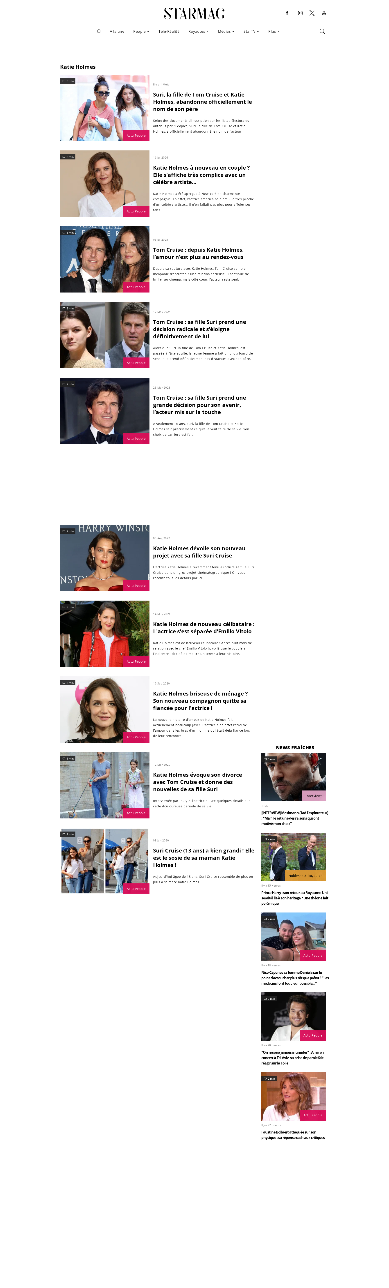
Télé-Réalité (168, 31)
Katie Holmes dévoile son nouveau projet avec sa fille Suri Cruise (199, 551)
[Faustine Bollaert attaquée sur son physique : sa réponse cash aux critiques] (293, 1096)
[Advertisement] (194, 48)
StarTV (250, 31)
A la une (117, 31)
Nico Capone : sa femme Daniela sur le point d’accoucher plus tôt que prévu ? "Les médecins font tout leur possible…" (295, 978)
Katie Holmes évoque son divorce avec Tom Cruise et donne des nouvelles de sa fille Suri (197, 782)
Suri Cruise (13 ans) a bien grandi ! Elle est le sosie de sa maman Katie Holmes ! (203, 858)
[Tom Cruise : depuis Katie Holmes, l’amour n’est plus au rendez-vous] (104, 259)
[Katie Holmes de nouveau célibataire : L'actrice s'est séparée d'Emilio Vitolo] (104, 634)
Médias (224, 31)
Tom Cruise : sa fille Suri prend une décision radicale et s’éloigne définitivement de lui (199, 329)
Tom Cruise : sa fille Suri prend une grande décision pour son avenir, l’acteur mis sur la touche (199, 405)
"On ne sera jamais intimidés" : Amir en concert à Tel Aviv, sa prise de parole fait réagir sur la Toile (292, 1058)
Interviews (314, 796)
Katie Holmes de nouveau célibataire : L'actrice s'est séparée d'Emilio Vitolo (204, 627)
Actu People (136, 135)
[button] (287, 16)
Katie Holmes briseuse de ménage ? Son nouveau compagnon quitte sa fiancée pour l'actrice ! (200, 701)
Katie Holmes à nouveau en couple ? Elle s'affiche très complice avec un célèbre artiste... (201, 175)
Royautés (196, 31)
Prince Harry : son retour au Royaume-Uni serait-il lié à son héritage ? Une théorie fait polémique (294, 898)
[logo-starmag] (194, 13)
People (139, 31)
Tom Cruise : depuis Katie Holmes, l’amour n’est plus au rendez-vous (198, 253)
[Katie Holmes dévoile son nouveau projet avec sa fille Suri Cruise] (104, 558)
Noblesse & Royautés (306, 875)
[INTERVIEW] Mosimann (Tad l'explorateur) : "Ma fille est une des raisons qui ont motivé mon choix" (294, 818)
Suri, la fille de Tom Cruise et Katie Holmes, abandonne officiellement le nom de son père (202, 102)
